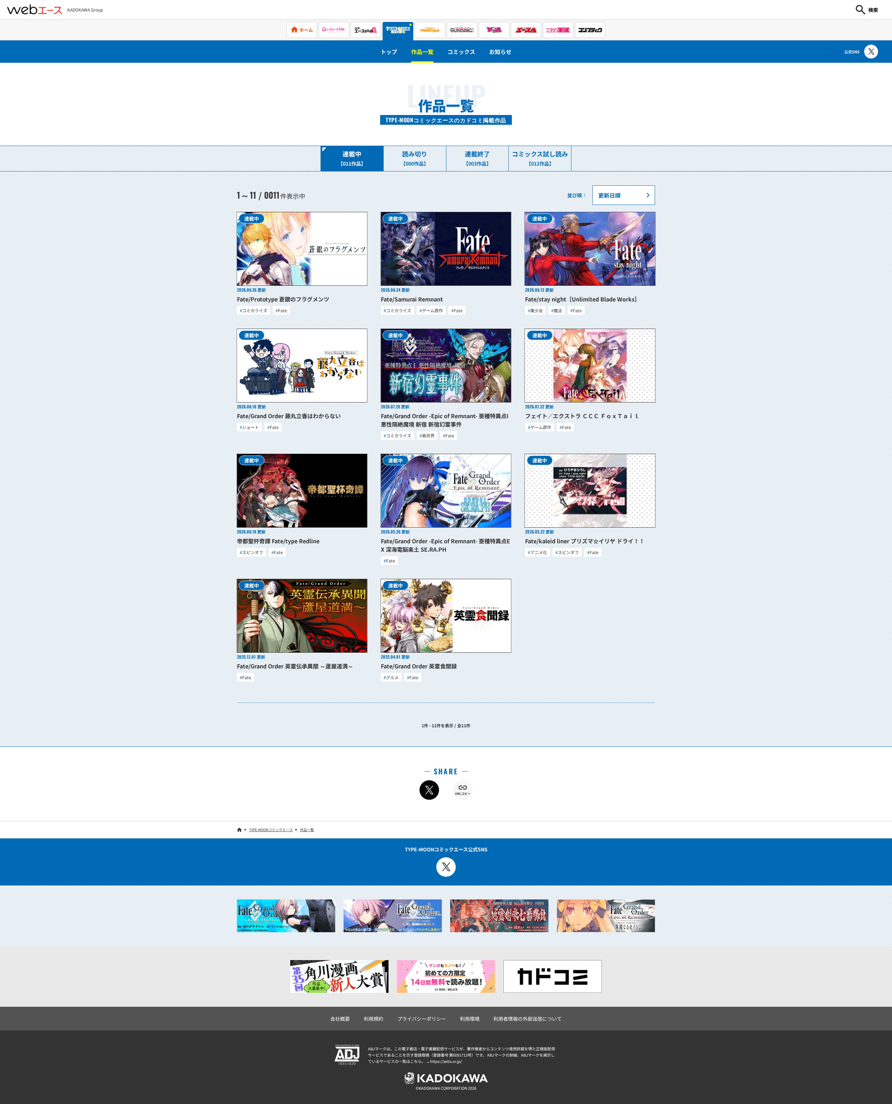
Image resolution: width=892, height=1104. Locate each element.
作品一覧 (422, 51)
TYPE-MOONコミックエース (271, 829)
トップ (388, 51)
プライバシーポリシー (421, 1018)
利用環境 (469, 1018)
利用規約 (373, 1018)
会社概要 (340, 1018)
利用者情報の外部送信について (527, 1018)
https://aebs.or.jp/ (446, 1061)
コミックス (461, 51)
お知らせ (500, 51)
